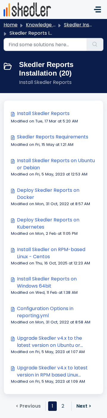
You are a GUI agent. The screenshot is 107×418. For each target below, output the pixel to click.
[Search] (94, 44)
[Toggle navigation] (97, 9)
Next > (83, 406)
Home (11, 24)
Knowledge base (45, 24)
